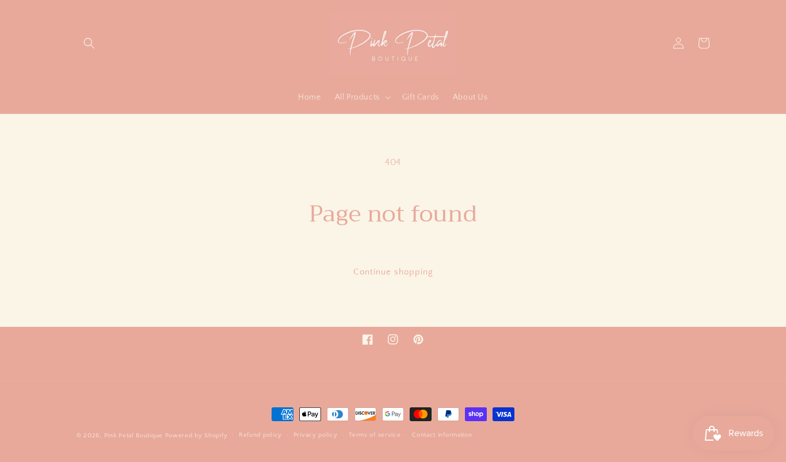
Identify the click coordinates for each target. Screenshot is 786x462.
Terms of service (374, 435)
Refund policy (260, 435)
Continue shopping (393, 272)
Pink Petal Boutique (133, 435)
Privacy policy (315, 435)
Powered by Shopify (196, 435)
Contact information (442, 435)
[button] (89, 43)
